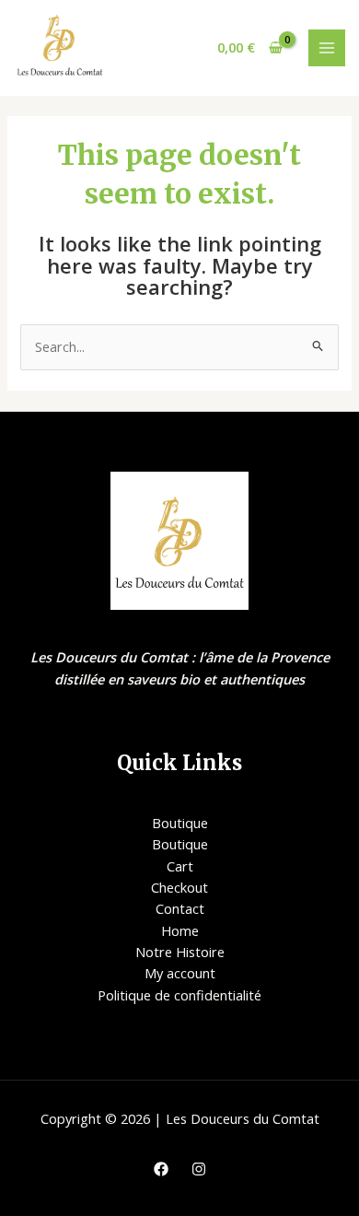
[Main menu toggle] (326, 47)
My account (180, 973)
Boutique (180, 822)
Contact (180, 908)
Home (180, 930)
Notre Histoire (180, 951)
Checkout (179, 887)
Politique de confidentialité (179, 995)
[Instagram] (198, 1169)
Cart (180, 866)
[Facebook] (161, 1169)
